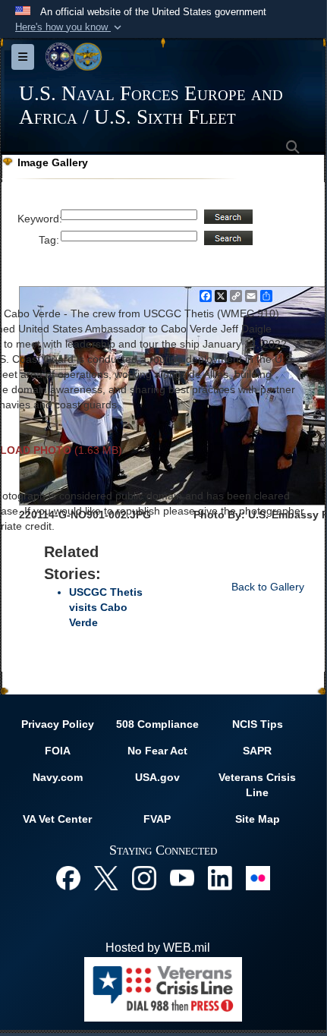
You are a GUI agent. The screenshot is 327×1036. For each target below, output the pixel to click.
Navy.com (58, 777)
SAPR (257, 751)
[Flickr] (258, 877)
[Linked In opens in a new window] (220, 877)
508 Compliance (157, 724)
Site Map (257, 819)
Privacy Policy (57, 724)
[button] (69, 27)
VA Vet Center (57, 819)
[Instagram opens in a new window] (144, 877)
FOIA (58, 751)
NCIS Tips (257, 724)
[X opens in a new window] (106, 877)
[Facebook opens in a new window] (68, 877)
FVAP (157, 819)
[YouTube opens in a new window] (182, 877)
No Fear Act (157, 751)
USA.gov (157, 777)
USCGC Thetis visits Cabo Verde (106, 607)
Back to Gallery (267, 587)
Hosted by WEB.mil (157, 947)
